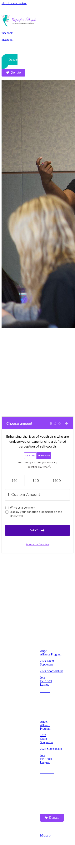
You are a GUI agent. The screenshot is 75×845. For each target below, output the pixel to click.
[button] (10, 61)
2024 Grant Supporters (47, 662)
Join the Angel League (46, 681)
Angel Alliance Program (50, 652)
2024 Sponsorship (51, 748)
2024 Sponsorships (51, 671)
